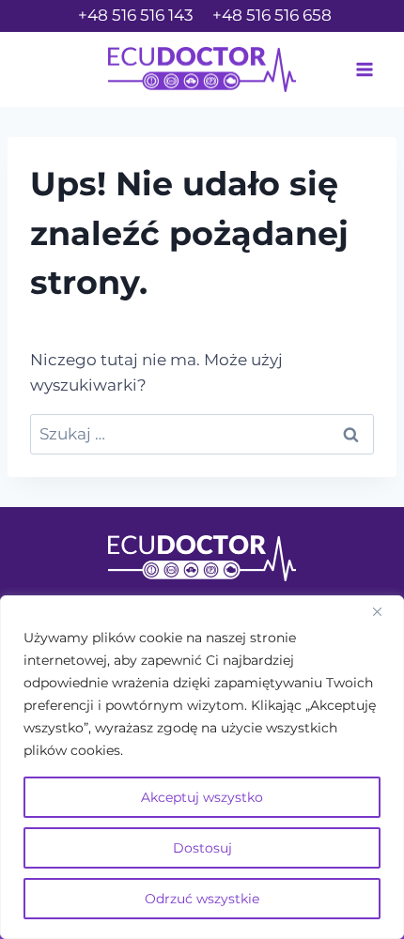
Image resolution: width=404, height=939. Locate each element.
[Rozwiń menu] (364, 69)
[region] (202, 767)
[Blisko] (384, 611)
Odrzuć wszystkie (202, 898)
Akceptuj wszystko (202, 797)
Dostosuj (202, 847)
